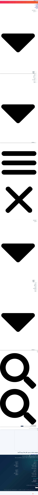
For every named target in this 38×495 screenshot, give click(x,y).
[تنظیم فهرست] (37, 351)
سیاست (34, 75)
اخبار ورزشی (34, 466)
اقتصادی (33, 71)
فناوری (35, 78)
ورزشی (35, 289)
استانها (33, 281)
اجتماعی (33, 72)
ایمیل (37, 486)
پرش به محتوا (36, 0)
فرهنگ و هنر (34, 79)
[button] (19, 181)
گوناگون (16, 466)
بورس (35, 282)
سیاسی (16, 463)
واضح (37, 428)
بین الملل (35, 285)
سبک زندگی (33, 142)
